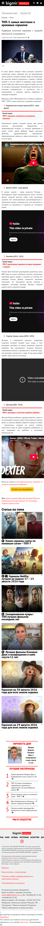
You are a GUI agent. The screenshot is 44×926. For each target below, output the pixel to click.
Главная (4, 17)
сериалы (15, 498)
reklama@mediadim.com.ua (12, 895)
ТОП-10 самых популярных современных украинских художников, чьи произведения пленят (23, 786)
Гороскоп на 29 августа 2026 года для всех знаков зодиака (20, 726)
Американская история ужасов (13, 501)
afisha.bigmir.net (14, 858)
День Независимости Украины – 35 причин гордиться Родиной (24, 802)
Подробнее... (5, 917)
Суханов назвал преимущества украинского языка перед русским (24, 809)
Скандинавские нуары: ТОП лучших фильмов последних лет (17, 616)
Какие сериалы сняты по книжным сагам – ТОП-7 (19, 542)
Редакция (5, 868)
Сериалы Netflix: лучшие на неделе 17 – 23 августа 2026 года (18, 578)
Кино (12, 17)
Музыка (14, 837)
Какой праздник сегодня (9, 13)
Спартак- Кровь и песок (10, 503)
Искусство (34, 837)
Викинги (36, 498)
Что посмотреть (31, 501)
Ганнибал (29, 498)
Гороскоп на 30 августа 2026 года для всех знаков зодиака (20, 691)
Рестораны (24, 837)
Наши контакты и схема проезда (14, 872)
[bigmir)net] (12, 3)
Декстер (22, 498)
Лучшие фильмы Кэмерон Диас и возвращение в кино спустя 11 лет (19, 654)
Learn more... (24, 922)
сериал (8, 498)
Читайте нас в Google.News (22, 489)
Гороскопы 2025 (26, 13)
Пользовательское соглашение (13, 883)
